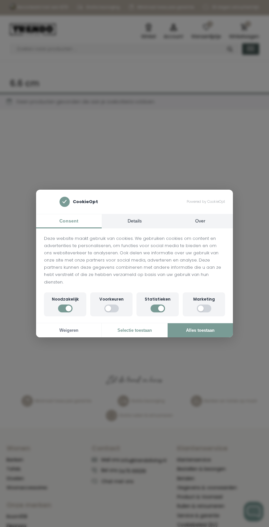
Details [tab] (135, 220)
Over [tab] (200, 220)
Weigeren (68, 330)
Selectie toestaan (134, 330)
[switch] (65, 308)
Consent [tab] (68, 220)
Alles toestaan (200, 330)
